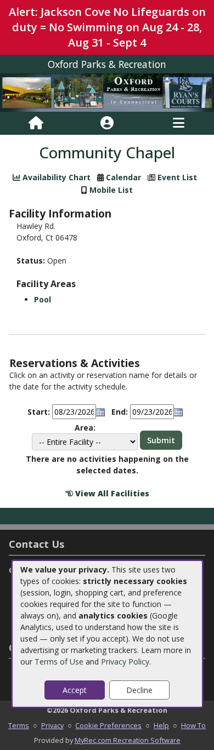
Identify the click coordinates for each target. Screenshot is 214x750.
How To (193, 725)
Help (161, 725)
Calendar (123, 177)
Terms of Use (59, 661)
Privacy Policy (125, 661)
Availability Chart (55, 177)
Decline (139, 690)
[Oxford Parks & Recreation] (107, 92)
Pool (42, 299)
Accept (75, 690)
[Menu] (178, 123)
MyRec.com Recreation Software (128, 740)
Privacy (52, 725)
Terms (18, 725)
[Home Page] (36, 123)
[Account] (107, 123)
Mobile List (111, 190)
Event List (177, 177)
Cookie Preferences (108, 725)
